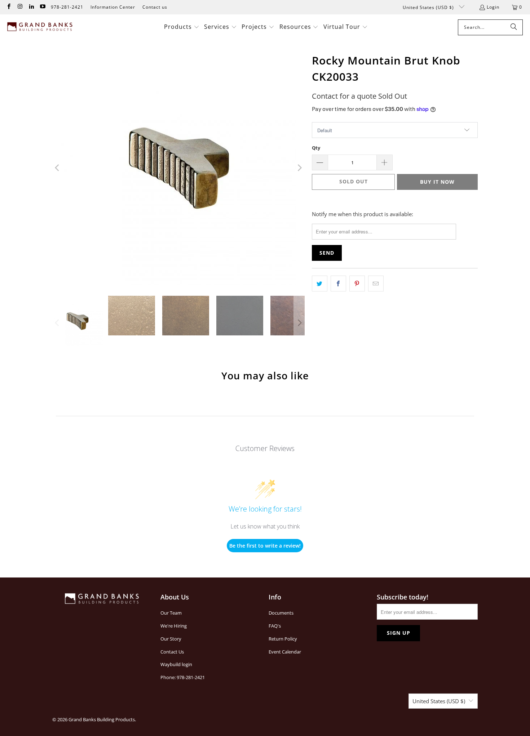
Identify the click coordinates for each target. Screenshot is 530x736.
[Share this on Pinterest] (357, 283)
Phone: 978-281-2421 (182, 677)
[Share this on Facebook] (338, 283)
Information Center (112, 7)
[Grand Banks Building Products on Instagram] (20, 7)
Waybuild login (176, 664)
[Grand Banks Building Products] (40, 27)
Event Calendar (285, 651)
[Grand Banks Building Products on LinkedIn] (31, 7)
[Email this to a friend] (376, 283)
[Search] (514, 27)
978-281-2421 (67, 7)
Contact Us (172, 651)
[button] (181, 27)
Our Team (171, 613)
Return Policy (283, 638)
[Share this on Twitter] (319, 283)
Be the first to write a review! (265, 545)
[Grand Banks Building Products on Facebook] (8, 7)
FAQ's (275, 626)
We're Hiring (173, 626)
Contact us (154, 7)
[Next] (299, 168)
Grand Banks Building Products (102, 719)
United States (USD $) (429, 7)
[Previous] (57, 168)
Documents (281, 613)
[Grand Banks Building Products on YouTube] (42, 7)
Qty (316, 147)
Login (493, 7)
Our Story (170, 638)
